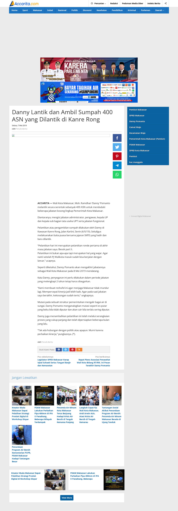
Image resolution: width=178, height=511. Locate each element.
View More (67, 497)
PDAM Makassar (137, 144)
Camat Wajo (135, 127)
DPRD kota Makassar (139, 150)
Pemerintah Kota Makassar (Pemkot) (147, 139)
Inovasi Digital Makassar (141, 216)
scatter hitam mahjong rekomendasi (144, 170)
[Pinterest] (72, 349)
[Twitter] (66, 349)
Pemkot (133, 156)
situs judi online (135, 193)
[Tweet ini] (117, 147)
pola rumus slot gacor (137, 182)
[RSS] (79, 349)
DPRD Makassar (136, 115)
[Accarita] (24, 3)
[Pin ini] (117, 156)
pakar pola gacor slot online (140, 205)
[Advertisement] (89, 34)
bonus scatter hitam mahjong (141, 199)
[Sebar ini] (117, 138)
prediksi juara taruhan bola (140, 210)
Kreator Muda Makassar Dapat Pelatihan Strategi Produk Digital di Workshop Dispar (20, 413)
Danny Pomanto (137, 121)
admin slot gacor (135, 188)
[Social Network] (165, 3)
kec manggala (136, 162)
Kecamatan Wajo (137, 133)
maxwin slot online (136, 176)
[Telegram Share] (117, 165)
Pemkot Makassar (138, 109)
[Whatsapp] (117, 174)
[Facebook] (59, 349)
